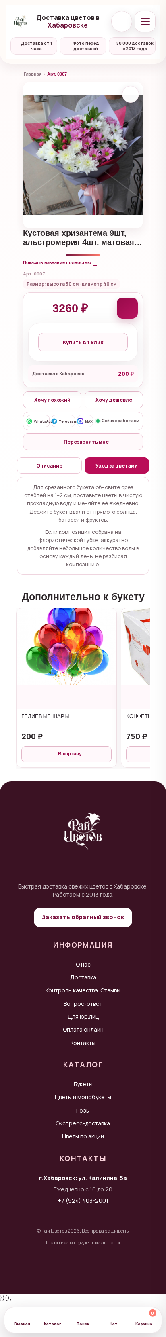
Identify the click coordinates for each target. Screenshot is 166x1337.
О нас (83, 964)
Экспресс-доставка (83, 1123)
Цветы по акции (83, 1136)
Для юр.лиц (83, 1016)
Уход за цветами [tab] (116, 465)
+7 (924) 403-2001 (83, 1200)
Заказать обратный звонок (83, 917)
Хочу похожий (52, 399)
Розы (83, 1110)
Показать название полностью (57, 262)
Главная (33, 74)
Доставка (83, 977)
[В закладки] (130, 94)
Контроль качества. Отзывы (83, 990)
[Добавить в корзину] (127, 308)
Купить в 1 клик (83, 342)
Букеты (83, 1084)
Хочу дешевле (113, 399)
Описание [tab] (49, 465)
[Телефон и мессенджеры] (121, 21)
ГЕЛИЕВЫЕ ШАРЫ (45, 716)
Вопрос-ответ (83, 1003)
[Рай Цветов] (20, 21)
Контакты (83, 1043)
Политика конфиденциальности (83, 1242)
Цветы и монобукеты (83, 1097)
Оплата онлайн (83, 1029)
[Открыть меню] (145, 21)
